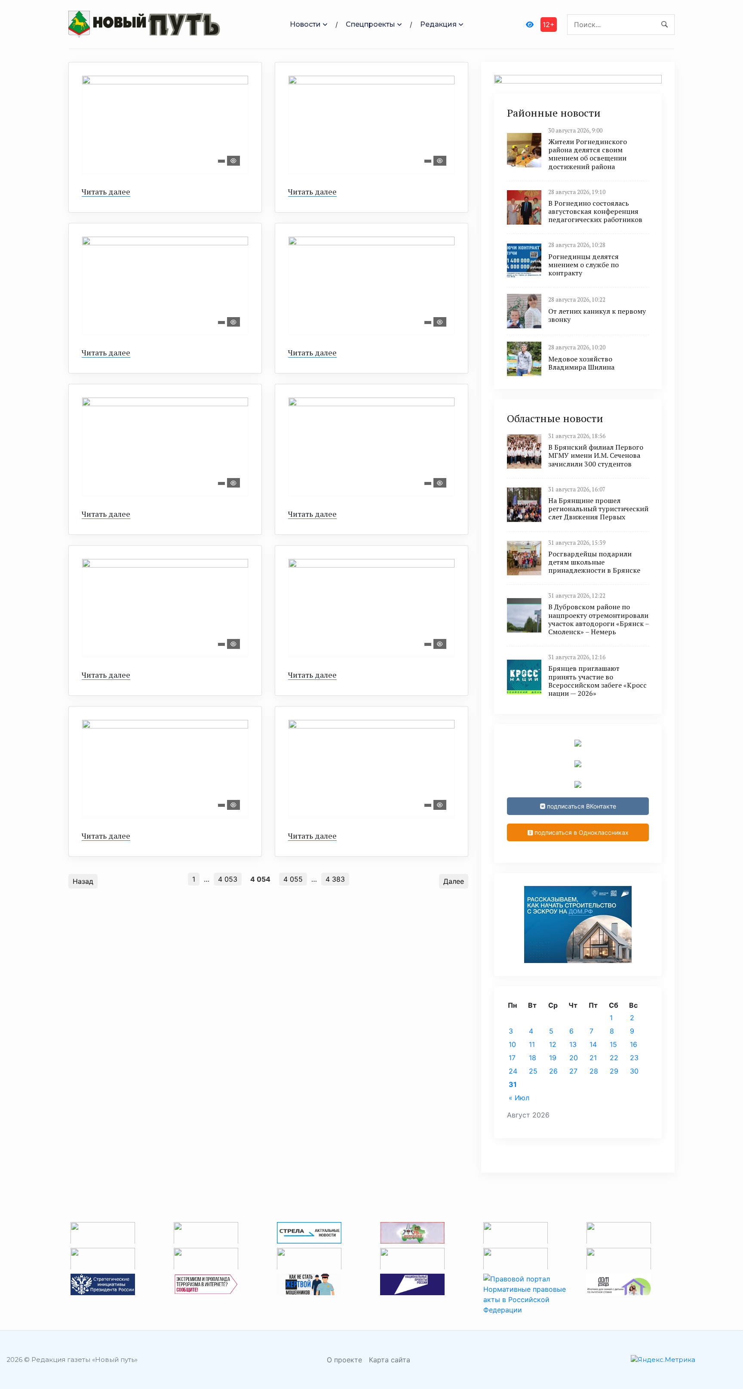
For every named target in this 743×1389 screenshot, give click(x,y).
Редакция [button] (438, 24)
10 (512, 1044)
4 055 (293, 879)
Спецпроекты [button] (370, 24)
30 (634, 1071)
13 (573, 1044)
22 (614, 1057)
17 (512, 1057)
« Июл (519, 1097)
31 (513, 1084)
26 (553, 1071)
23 (634, 1057)
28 (593, 1071)
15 (613, 1044)
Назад (83, 881)
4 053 (227, 879)
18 (532, 1057)
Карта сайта (389, 1359)
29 (614, 1071)
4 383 (335, 879)
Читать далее (106, 191)
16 (633, 1044)
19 (552, 1057)
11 (532, 1044)
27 (573, 1071)
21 (593, 1057)
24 (513, 1071)
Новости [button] (305, 24)
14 (593, 1044)
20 (573, 1057)
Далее (453, 881)
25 (533, 1071)
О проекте (344, 1359)
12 (552, 1044)
